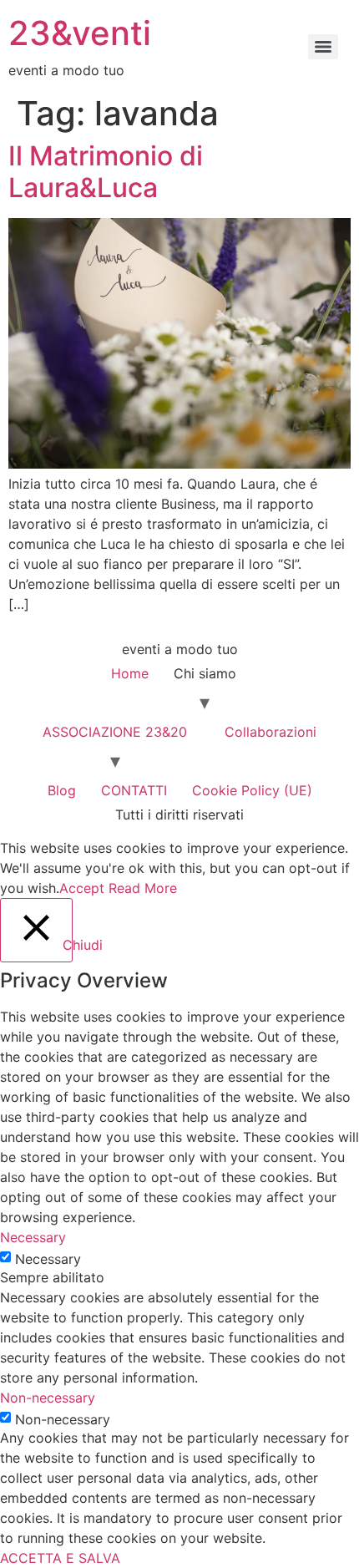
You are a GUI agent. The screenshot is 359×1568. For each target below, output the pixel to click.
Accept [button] (81, 888)
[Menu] (323, 46)
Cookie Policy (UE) (252, 790)
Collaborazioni (270, 731)
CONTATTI (134, 790)
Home (130, 673)
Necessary (48, 1259)
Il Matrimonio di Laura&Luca (105, 172)
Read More (143, 888)
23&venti (79, 33)
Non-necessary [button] (47, 1397)
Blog (62, 790)
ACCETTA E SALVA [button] (60, 1558)
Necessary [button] (33, 1237)
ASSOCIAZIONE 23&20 (115, 731)
